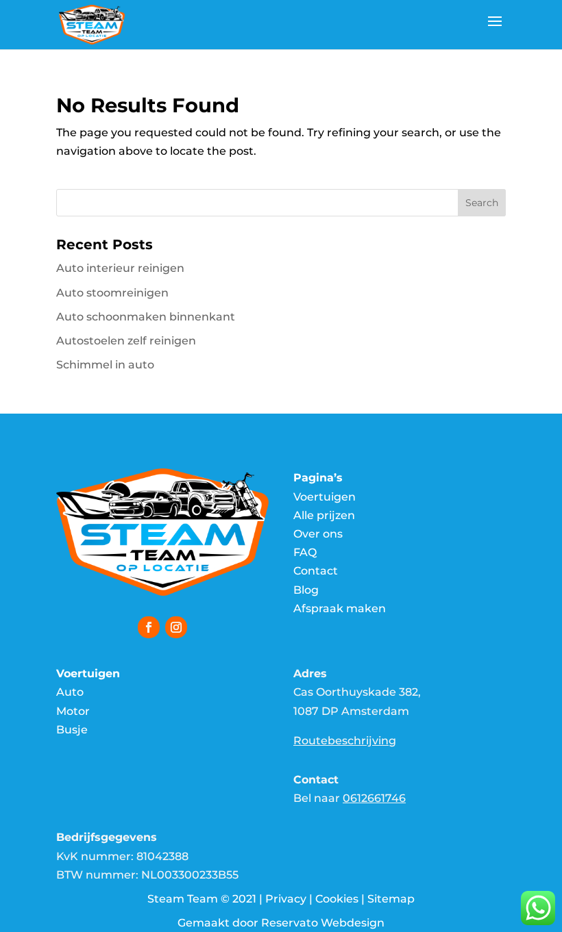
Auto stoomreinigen (112, 292)
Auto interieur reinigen (120, 268)
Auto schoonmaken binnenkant (145, 316)
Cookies (336, 898)
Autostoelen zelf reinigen (126, 340)
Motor (73, 711)
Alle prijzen (324, 515)
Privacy (285, 898)
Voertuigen (324, 496)
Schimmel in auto (105, 364)
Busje (72, 729)
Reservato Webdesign (322, 922)
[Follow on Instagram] (176, 627)
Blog (306, 589)
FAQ (305, 552)
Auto (70, 691)
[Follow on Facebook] (149, 627)
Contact (315, 570)
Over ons (318, 533)
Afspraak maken (339, 608)
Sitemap (391, 898)
